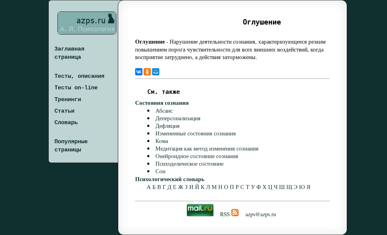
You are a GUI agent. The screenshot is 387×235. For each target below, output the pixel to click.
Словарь (66, 122)
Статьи (64, 111)
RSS (225, 214)
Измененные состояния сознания (195, 133)
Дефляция (167, 125)
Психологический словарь (169, 179)
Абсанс (164, 110)
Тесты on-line (76, 87)
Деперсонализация (177, 118)
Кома (161, 140)
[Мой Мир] (155, 71)
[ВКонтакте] (138, 71)
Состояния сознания (162, 102)
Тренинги (67, 99)
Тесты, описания (79, 76)
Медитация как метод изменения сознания (207, 148)
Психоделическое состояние (189, 163)
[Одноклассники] (147, 71)
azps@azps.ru (261, 214)
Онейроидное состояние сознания (196, 156)
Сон (160, 171)
